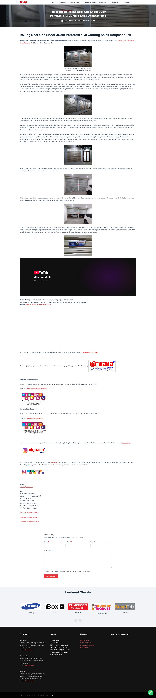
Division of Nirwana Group (45, 695)
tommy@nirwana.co (26, 487)
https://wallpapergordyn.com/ (36, 388)
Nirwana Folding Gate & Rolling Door (38, 304)
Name (46, 542)
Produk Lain (115, 2)
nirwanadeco (54, 462)
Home (53, 2)
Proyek (93, 20)
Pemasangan (127, 2)
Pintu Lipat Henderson (89, 2)
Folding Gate (62, 2)
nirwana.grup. (126, 443)
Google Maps (29, 650)
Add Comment (49, 550)
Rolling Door (102, 2)
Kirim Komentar (51, 576)
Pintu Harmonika (74, 2)
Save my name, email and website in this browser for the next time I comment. (68, 571)
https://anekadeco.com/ (34, 418)
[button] (150, 692)
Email (69, 542)
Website (93, 542)
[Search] (135, 2)
